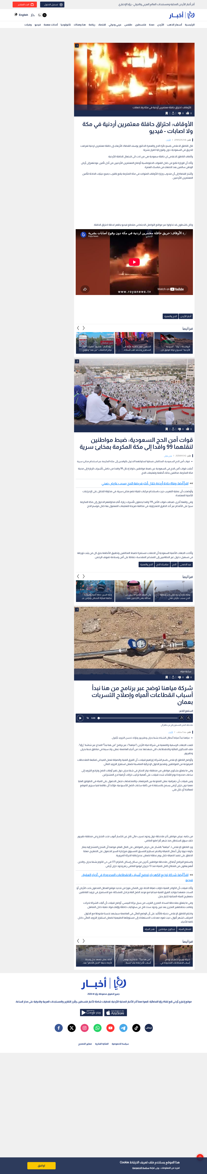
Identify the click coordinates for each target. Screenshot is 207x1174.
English (23, 15)
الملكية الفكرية (102, 1043)
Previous (84, 328)
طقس (128, 24)
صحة (151, 24)
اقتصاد (102, 24)
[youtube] (110, 1028)
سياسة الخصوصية (140, 1168)
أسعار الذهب (174, 24)
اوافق (41, 1165)
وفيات (28, 24)
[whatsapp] (97, 1028)
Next (78, 328)
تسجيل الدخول (51, 4)
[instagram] (85, 1028)
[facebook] (59, 1028)
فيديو (38, 24)
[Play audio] (80, 718)
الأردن (160, 24)
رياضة (92, 24)
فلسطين (140, 24)
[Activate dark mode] (42, 15)
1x (88, 718)
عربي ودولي (115, 24)
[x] (72, 1028)
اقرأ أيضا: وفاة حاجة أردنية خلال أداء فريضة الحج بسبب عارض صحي (145, 483)
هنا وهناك (80, 24)
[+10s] (188, 718)
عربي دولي (168, 456)
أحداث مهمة (51, 24)
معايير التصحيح (85, 1043)
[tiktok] (136, 1028)
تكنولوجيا (66, 24)
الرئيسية (190, 24)
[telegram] (123, 1028)
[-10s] (181, 718)
